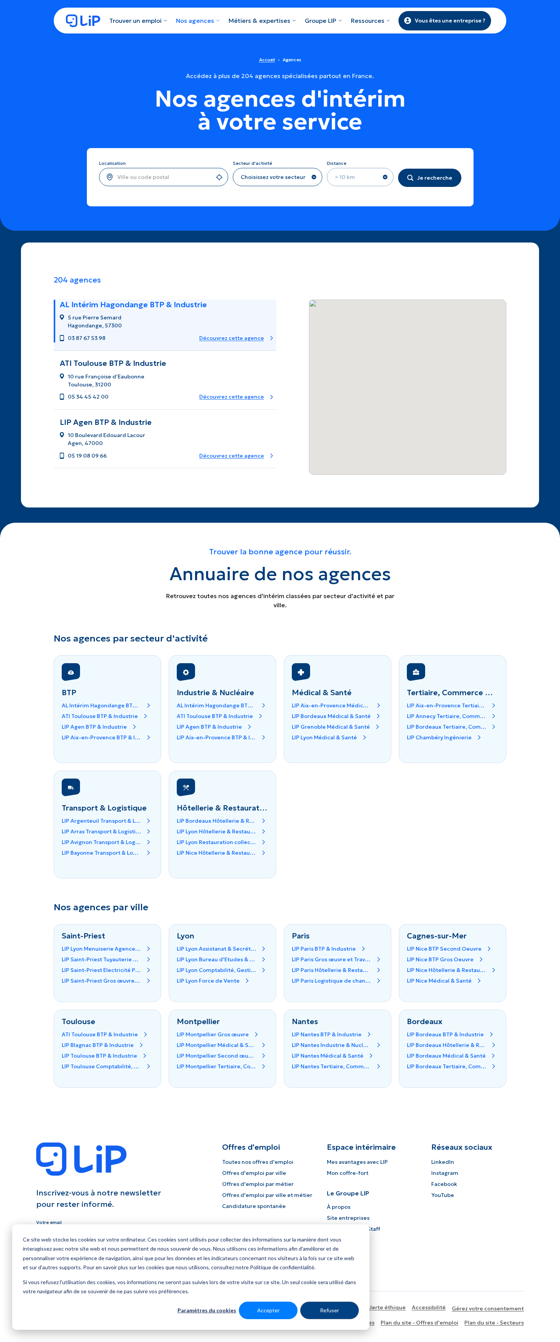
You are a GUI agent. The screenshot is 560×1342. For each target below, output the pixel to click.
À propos (338, 1206)
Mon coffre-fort (347, 1173)
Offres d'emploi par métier (258, 1184)
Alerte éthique (386, 1307)
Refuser (329, 1310)
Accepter (268, 1310)
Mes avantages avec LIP (357, 1161)
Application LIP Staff (353, 1229)
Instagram (444, 1173)
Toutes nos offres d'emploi (257, 1161)
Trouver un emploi (135, 20)
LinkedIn (442, 1161)
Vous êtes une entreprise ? (450, 20)
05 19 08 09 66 (87, 455)
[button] (165, 325)
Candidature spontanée (254, 1206)
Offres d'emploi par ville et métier (267, 1195)
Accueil (267, 59)
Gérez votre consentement (488, 1308)
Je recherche (434, 177)
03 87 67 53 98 (87, 338)
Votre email (49, 1222)
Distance (336, 163)
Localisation (112, 163)
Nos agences (195, 20)
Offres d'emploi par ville (254, 1173)
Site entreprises (348, 1217)
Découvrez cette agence (231, 338)
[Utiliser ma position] (219, 177)
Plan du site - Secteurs (494, 1322)
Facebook (444, 1184)
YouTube (442, 1195)
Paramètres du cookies (207, 1310)
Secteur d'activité (252, 163)
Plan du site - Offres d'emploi (419, 1322)
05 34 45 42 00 (88, 396)
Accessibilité (429, 1307)
